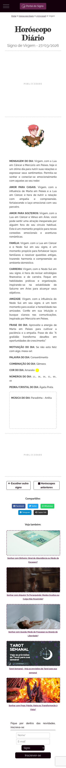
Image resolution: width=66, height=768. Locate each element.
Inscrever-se (33, 755)
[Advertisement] (33, 84)
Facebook (19, 506)
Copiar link (41, 512)
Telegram (26, 512)
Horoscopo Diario (26, 16)
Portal (13, 16)
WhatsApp (48, 506)
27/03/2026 (41, 16)
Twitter (34, 506)
